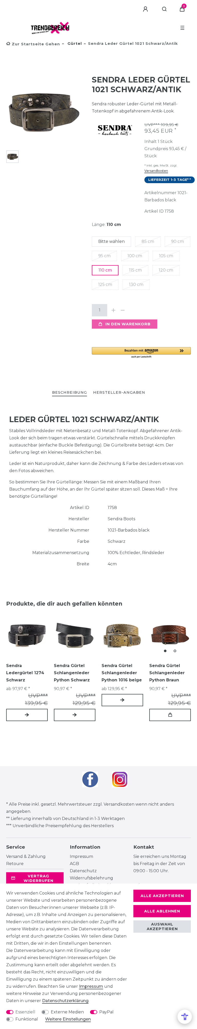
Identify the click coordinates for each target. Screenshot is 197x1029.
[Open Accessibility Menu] (185, 1017)
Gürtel (74, 43)
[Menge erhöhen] (113, 310)
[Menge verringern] (122, 310)
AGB (74, 863)
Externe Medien (67, 1012)
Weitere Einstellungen (68, 1019)
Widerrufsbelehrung (91, 878)
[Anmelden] (146, 9)
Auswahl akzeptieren (162, 926)
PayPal (106, 1012)
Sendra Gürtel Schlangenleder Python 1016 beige (122, 672)
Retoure (15, 863)
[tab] (69, 392)
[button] (141, 353)
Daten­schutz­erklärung (65, 1000)
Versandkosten (156, 171)
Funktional (26, 1019)
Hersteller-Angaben (119, 392)
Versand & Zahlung (26, 856)
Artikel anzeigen (27, 715)
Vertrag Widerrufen (38, 878)
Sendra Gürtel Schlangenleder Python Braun (167, 672)
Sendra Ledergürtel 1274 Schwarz (25, 672)
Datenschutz (83, 870)
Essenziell (25, 1012)
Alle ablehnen (162, 911)
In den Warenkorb (128, 324)
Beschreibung (69, 392)
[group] (170, 635)
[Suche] (164, 9)
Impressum (81, 856)
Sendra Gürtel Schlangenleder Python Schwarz (72, 672)
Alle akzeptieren (162, 895)
